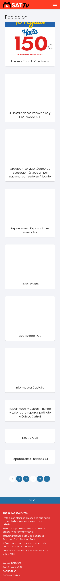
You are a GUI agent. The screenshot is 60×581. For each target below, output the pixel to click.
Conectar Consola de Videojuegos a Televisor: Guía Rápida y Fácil (23, 537)
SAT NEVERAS (9, 571)
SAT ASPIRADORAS (12, 562)
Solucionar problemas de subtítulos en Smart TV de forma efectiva (24, 530)
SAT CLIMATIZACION (13, 567)
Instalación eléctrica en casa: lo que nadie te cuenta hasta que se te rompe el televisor (26, 521)
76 (40, 478)
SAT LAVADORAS (11, 575)
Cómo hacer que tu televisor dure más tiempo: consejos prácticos (24, 545)
